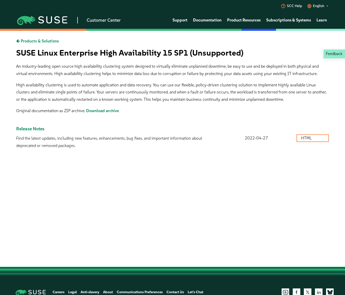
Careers (58, 292)
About (108, 292)
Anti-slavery (90, 292)
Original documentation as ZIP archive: (51, 110)
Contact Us (175, 292)
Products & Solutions (39, 41)
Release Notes (30, 129)
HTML (307, 138)
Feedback (334, 53)
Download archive (102, 110)
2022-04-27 (256, 138)
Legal (72, 292)
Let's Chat (195, 292)
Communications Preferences (140, 292)
